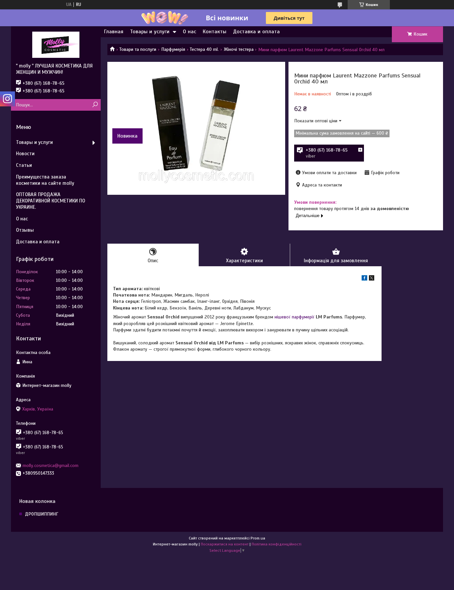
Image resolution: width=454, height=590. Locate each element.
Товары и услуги (150, 31)
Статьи (24, 165)
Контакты (214, 31)
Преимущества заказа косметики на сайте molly (45, 180)
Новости (25, 154)
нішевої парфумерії (294, 317)
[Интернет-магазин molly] (56, 44)
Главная (113, 31)
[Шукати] (95, 105)
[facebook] (364, 279)
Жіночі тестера (239, 49)
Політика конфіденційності (276, 544)
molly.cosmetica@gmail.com (50, 465)
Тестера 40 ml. (204, 49)
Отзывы (25, 230)
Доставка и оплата (256, 31)
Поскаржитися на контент (225, 544)
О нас (189, 31)
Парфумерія (173, 49)
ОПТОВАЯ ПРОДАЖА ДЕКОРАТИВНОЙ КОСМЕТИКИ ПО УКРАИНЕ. (50, 200)
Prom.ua (258, 538)
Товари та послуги (137, 49)
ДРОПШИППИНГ (41, 514)
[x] (371, 279)
